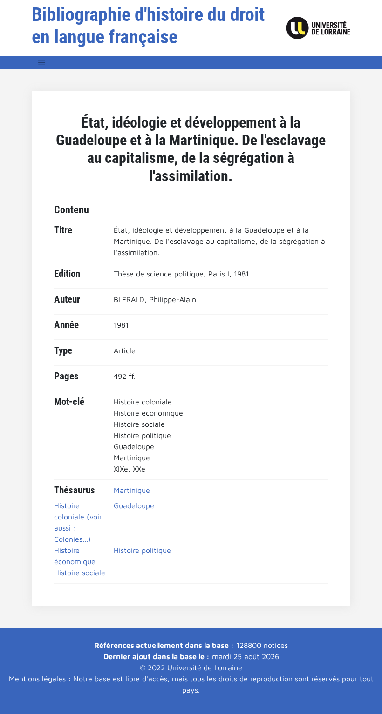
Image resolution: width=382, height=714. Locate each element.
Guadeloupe (134, 505)
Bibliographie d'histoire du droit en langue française (148, 26)
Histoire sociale (79, 572)
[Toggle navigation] (42, 62)
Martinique (132, 490)
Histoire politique (142, 550)
